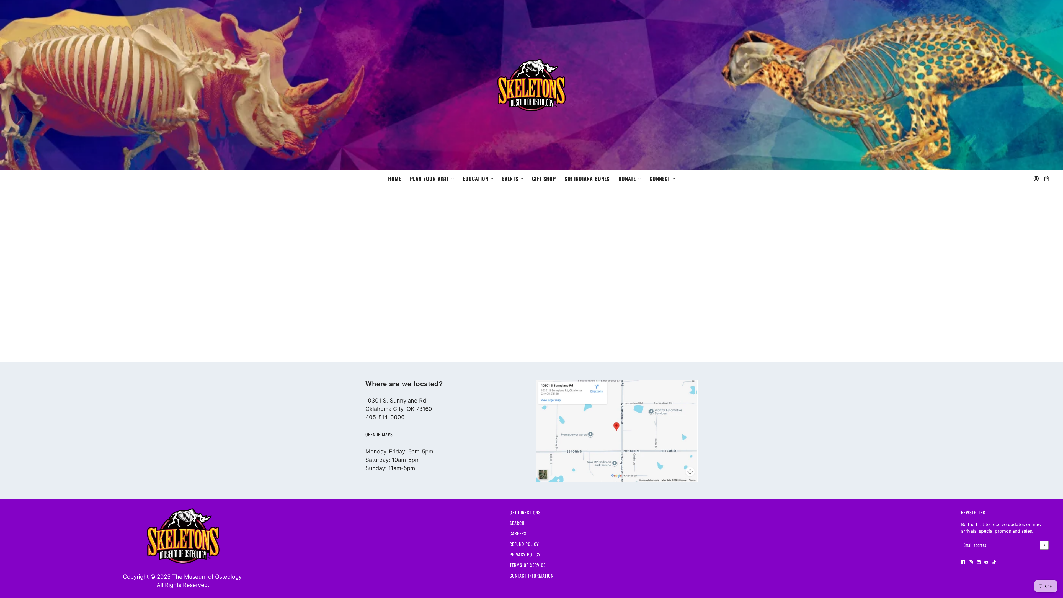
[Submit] (1044, 545)
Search (517, 523)
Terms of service (528, 565)
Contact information (531, 575)
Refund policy (524, 544)
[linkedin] (979, 562)
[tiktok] (994, 562)
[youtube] (986, 562)
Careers (518, 533)
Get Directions (525, 512)
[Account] (1036, 179)
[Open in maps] (617, 431)
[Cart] (1047, 179)
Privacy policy (525, 554)
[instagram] (971, 562)
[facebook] (963, 562)
